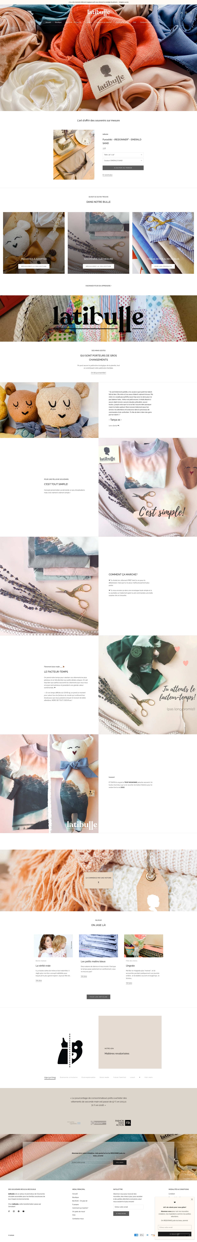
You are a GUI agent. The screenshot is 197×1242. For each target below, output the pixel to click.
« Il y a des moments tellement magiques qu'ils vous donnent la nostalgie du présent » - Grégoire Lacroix (98, 2)
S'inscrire (175, 1234)
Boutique (58, 22)
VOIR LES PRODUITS (163, 266)
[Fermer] (192, 1199)
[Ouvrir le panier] (191, 12)
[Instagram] (14, 1211)
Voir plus (39, 980)
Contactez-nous (146, 22)
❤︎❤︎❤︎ (123, 787)
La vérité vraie (43, 965)
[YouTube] (23, 1211)
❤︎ (98, 882)
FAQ (134, 22)
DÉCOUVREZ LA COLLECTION (33, 266)
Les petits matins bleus (93, 961)
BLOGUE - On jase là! (73, 22)
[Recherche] (186, 13)
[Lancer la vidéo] (98, 320)
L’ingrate (130, 965)
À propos (88, 22)
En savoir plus (107, 175)
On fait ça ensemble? (98, 373)
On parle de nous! (122, 22)
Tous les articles (98, 997)
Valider (119, 1162)
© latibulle (11, 1235)
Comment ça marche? (104, 22)
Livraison (172, 1194)
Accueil (48, 22)
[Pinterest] (18, 1211)
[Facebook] (9, 1211)
